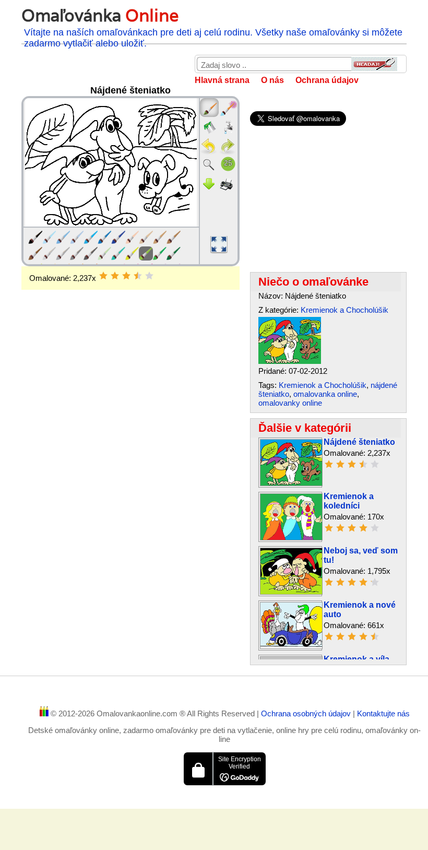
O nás (272, 80)
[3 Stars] (126, 275)
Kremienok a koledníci (349, 501)
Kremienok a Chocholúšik (344, 309)
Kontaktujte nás (383, 713)
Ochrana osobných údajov (307, 713)
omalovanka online (325, 393)
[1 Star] (103, 275)
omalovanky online (290, 402)
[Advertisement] (130, 373)
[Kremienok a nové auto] (291, 646)
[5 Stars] (149, 275)
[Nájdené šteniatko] (289, 361)
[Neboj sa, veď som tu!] (291, 591)
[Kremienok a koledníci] (291, 537)
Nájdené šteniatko (359, 442)
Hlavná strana (222, 80)
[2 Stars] (115, 275)
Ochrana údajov (327, 80)
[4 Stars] (138, 275)
